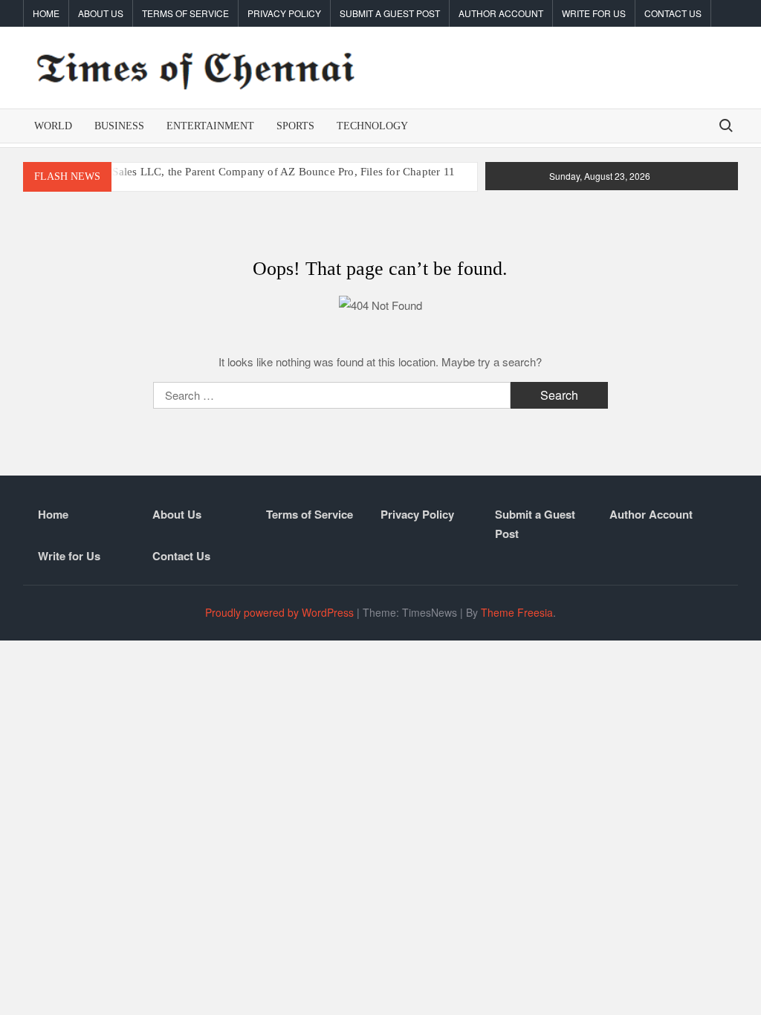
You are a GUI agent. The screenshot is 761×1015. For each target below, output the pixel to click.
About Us (100, 13)
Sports (295, 126)
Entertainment (210, 126)
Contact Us (673, 13)
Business (119, 126)
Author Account (501, 13)
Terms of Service (185, 13)
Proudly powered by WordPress (279, 612)
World (53, 126)
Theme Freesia (517, 612)
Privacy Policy (284, 13)
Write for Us (594, 13)
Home (46, 13)
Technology (372, 126)
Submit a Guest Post (390, 13)
